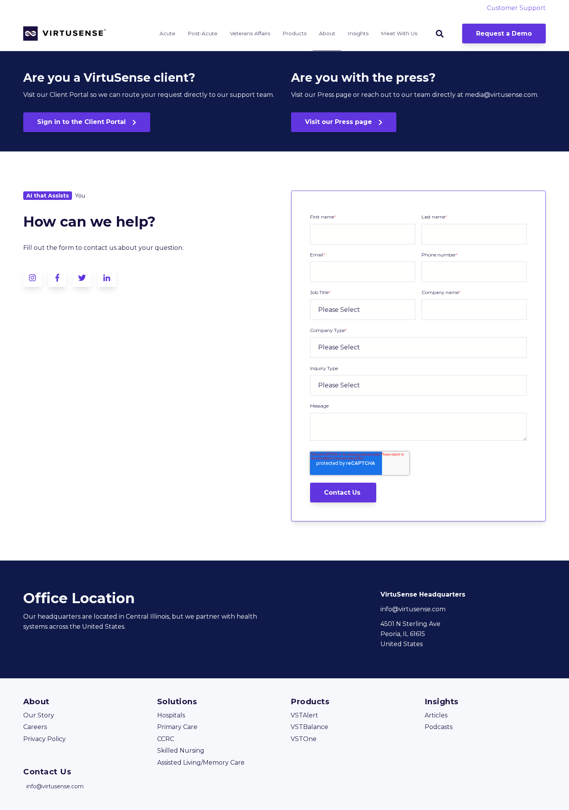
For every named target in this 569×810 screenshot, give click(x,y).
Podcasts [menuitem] (438, 727)
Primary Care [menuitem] (177, 727)
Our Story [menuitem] (38, 715)
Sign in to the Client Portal (82, 122)
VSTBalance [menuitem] (309, 727)
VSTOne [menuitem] (304, 739)
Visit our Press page (339, 122)
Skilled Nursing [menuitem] (180, 750)
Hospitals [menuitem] (171, 715)
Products (295, 33)
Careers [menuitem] (35, 727)
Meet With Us (399, 33)
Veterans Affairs (250, 33)
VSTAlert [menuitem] (304, 715)
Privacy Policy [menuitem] (44, 739)
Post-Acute (203, 33)
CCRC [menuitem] (165, 739)
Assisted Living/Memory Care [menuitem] (201, 762)
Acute (167, 33)
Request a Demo (504, 33)
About (327, 33)
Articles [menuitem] (436, 715)
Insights (358, 33)
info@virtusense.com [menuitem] (55, 786)
